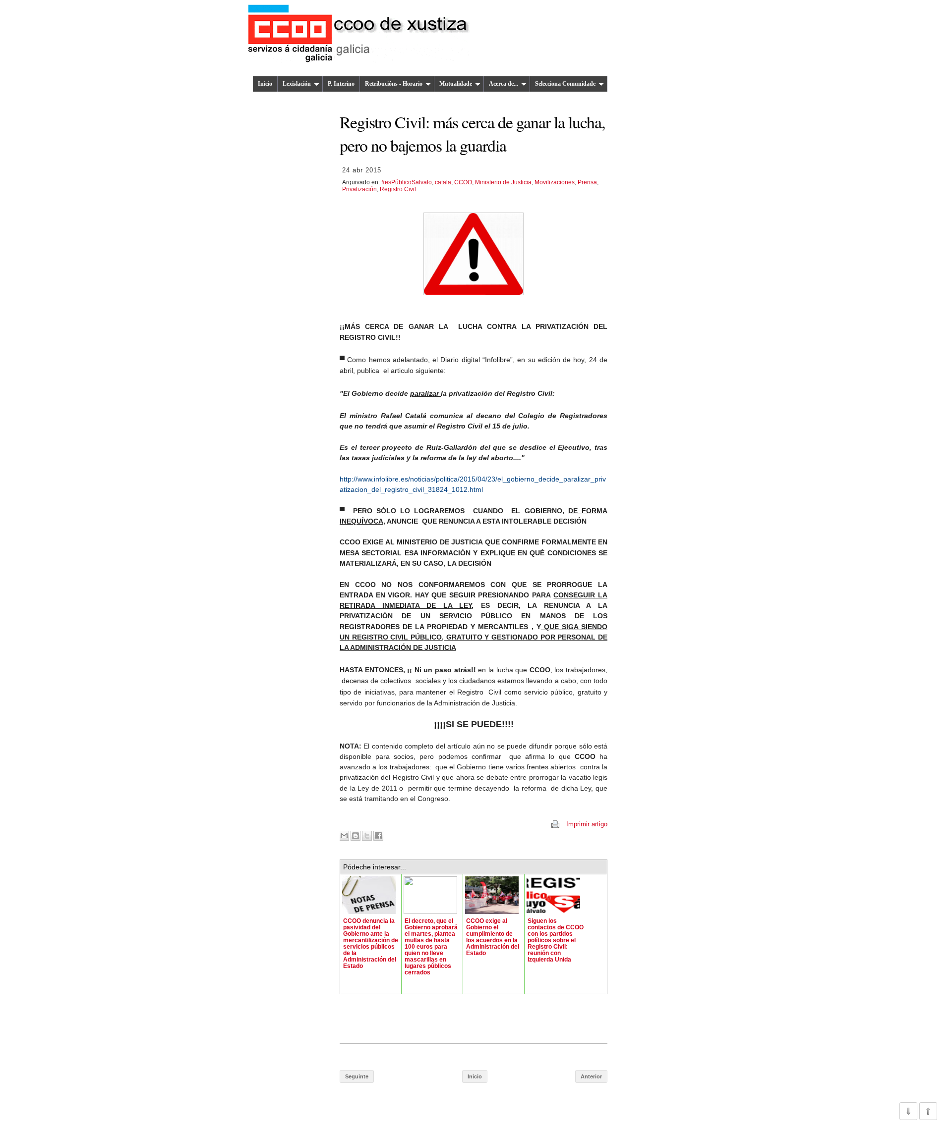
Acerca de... (503, 83)
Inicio (265, 83)
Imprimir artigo (586, 824)
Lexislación (297, 83)
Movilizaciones (555, 182)
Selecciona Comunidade (565, 83)
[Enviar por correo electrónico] (344, 836)
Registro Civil (398, 189)
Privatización (359, 189)
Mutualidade (455, 83)
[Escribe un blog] (355, 836)
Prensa (587, 182)
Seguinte (356, 1076)
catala (443, 182)
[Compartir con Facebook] (378, 836)
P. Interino (341, 83)
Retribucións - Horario (393, 83)
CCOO (463, 182)
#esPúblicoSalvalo (406, 182)
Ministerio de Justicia (503, 182)
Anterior (591, 1076)
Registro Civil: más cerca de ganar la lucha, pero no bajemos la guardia (472, 133)
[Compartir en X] (367, 836)
